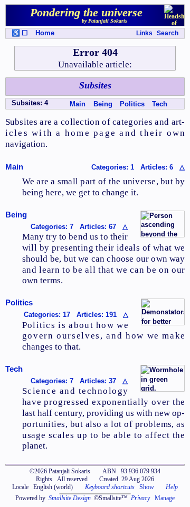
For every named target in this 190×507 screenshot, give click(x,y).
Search (167, 33)
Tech (159, 104)
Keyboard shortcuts (110, 487)
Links (144, 33)
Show (146, 487)
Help (172, 487)
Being (102, 104)
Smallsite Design (70, 498)
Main (78, 104)
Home (44, 33)
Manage (165, 498)
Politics (132, 104)
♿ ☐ (20, 33)
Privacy (140, 498)
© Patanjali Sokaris (60, 471)
